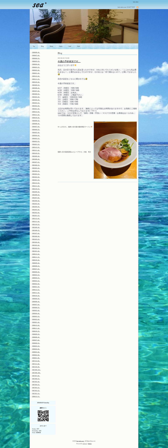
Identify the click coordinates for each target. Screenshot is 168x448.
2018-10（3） (36, 331)
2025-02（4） (36, 105)
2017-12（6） (36, 361)
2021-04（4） (36, 242)
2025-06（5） (36, 94)
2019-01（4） (36, 322)
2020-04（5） (36, 277)
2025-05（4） (36, 97)
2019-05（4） (36, 310)
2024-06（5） (36, 129)
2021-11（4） (36, 221)
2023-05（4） (36, 168)
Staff (69, 46)
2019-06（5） (36, 307)
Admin (90, 443)
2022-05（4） (36, 203)
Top (34, 46)
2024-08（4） (36, 123)
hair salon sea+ (80, 441)
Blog (42, 46)
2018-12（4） (36, 325)
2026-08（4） (36, 52)
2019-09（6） (36, 298)
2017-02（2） (36, 390)
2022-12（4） (36, 183)
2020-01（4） (36, 286)
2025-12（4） (36, 76)
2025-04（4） (36, 100)
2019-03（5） (36, 316)
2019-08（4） (36, 301)
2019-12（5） (36, 289)
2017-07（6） (36, 375)
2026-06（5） (36, 58)
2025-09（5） (36, 85)
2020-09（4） (36, 263)
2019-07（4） (36, 304)
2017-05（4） (36, 381)
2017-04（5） (36, 384)
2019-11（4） (36, 292)
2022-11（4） (36, 186)
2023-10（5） (36, 153)
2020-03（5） (36, 280)
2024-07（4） (36, 126)
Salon (60, 46)
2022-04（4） (36, 206)
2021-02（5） (36, 248)
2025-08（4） (36, 88)
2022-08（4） (36, 194)
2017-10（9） (36, 366)
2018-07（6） (36, 340)
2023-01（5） (36, 180)
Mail (78, 46)
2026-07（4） (36, 55)
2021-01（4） (36, 251)
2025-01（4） (36, 108)
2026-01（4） (36, 73)
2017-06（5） (36, 378)
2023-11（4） (36, 150)
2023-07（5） (36, 162)
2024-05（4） (36, 132)
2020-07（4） (36, 269)
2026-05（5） (36, 61)
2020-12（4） (36, 254)
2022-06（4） (36, 200)
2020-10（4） (36, 260)
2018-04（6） (36, 349)
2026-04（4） (36, 64)
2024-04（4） (36, 135)
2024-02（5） (36, 141)
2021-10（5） (36, 224)
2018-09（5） (36, 334)
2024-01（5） (36, 144)
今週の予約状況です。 (69, 61)
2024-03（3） (36, 138)
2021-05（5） (36, 239)
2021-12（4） (36, 218)
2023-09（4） (36, 156)
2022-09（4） (36, 191)
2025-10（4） (36, 82)
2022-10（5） (36, 188)
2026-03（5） (36, 67)
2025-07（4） (36, 91)
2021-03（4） (36, 245)
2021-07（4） (36, 233)
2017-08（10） (36, 372)
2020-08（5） (36, 266)
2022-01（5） (36, 215)
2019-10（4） (36, 295)
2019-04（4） (36, 313)
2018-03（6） (36, 352)
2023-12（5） (36, 147)
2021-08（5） (36, 230)
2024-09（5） (36, 120)
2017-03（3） (36, 387)
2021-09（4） (36, 227)
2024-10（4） (36, 117)
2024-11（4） (36, 114)
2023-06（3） (36, 165)
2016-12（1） (36, 396)
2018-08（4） (36, 337)
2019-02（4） (36, 319)
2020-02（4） (36, 283)
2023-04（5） (36, 171)
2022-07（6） (36, 197)
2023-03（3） (36, 174)
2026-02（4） (36, 70)
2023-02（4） (36, 177)
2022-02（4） (36, 212)
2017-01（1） (36, 393)
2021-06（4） (36, 236)
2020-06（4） (36, 272)
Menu (51, 46)
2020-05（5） (36, 275)
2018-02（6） (36, 355)
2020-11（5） (36, 257)
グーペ (85, 443)
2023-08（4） (36, 159)
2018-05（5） (36, 346)
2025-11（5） (36, 79)
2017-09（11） (36, 369)
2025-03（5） (36, 102)
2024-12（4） (36, 111)
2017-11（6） (36, 363)
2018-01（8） (36, 358)
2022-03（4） (36, 209)
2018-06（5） (36, 343)
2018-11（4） (36, 328)
